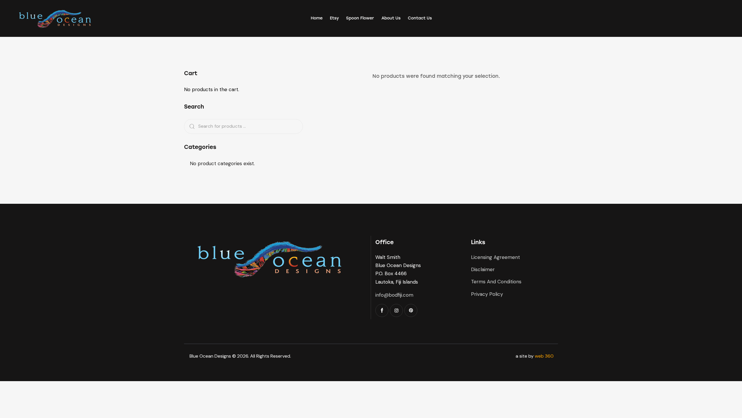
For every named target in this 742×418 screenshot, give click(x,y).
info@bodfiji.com (394, 295)
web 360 (544, 356)
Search (190, 126)
